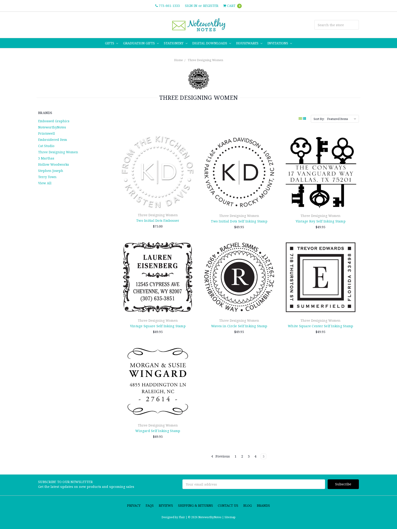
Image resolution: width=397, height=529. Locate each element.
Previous (222, 456)
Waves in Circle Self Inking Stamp (239, 326)
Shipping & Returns (195, 505)
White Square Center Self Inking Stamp (320, 326)
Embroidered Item (52, 139)
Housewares (247, 43)
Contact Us (228, 505)
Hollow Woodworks (53, 164)
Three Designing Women (205, 60)
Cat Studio (46, 146)
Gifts (110, 43)
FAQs (150, 505)
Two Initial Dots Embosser (157, 220)
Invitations (278, 43)
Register (210, 5)
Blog (247, 505)
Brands (263, 505)
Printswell (46, 133)
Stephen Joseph (50, 170)
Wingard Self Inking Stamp (157, 431)
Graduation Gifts (139, 43)
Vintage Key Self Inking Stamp (321, 221)
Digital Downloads (210, 43)
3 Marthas (46, 158)
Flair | (183, 517)
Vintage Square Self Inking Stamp (158, 326)
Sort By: (319, 119)
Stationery (174, 43)
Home (178, 60)
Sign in (191, 5)
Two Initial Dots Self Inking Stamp (239, 221)
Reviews (166, 505)
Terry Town (47, 177)
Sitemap (229, 517)
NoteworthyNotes (52, 127)
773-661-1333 (169, 5)
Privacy (134, 505)
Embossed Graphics (53, 121)
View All (44, 183)
